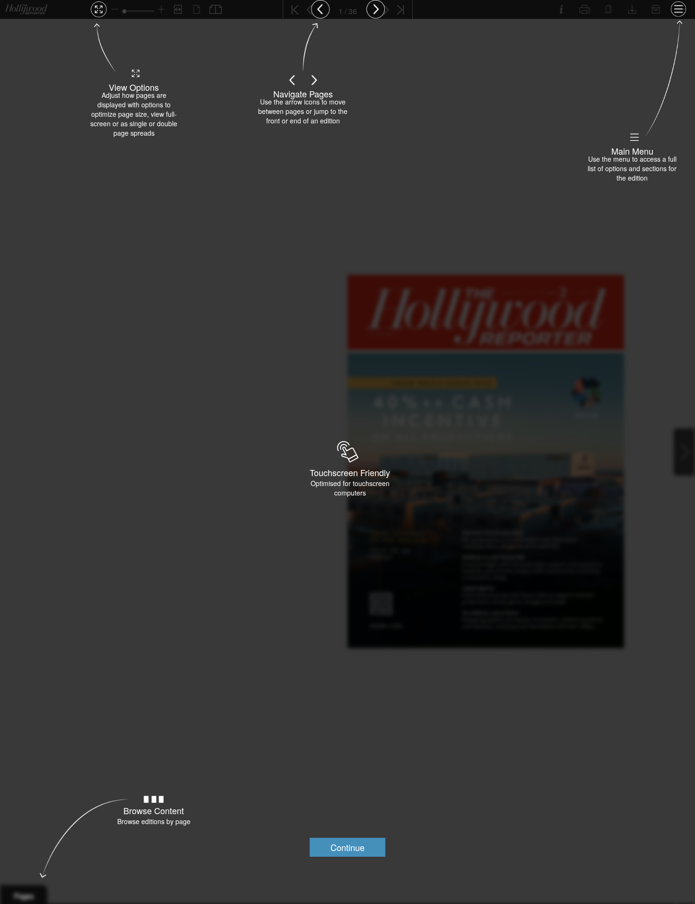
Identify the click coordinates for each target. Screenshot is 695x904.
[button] (347, 847)
